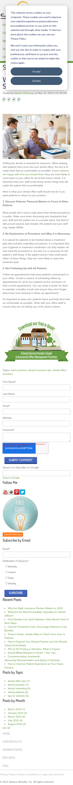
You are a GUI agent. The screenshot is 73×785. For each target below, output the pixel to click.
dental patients (18, 692)
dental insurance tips (39, 370)
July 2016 (15, 720)
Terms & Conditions (28, 774)
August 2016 (17, 724)
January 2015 (17, 713)
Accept (36, 71)
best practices (19, 370)
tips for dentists (18, 695)
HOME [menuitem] (6, 734)
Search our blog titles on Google (21, 467)
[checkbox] (36, 575)
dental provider (18, 684)
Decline (36, 80)
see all (6, 727)
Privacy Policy (7, 774)
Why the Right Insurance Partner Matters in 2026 (35, 608)
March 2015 (16, 716)
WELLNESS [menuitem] (9, 758)
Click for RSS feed (13, 534)
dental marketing (19, 688)
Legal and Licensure (52, 774)
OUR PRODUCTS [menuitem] (12, 741)
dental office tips (19, 681)
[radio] (37, 566)
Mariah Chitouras (24, 93)
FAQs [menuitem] (6, 766)
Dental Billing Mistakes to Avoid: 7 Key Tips (32, 652)
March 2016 (16, 709)
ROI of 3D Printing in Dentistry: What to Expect (34, 649)
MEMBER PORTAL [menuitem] (13, 750)
